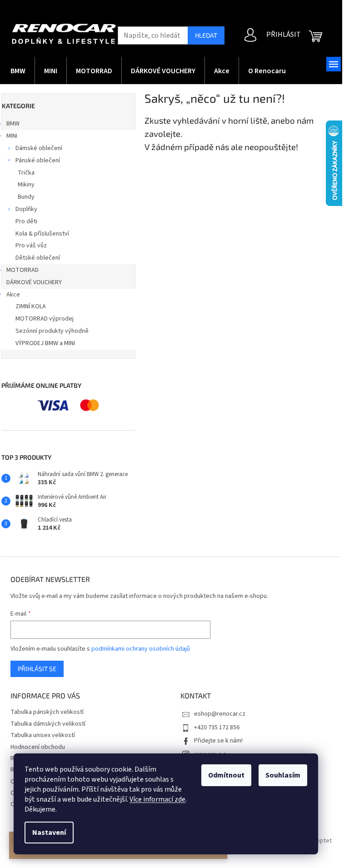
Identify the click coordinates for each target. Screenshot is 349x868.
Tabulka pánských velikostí (47, 712)
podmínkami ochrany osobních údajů (140, 648)
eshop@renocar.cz (219, 713)
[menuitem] (18, 70)
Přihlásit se (37, 668)
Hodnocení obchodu (37, 747)
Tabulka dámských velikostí (47, 723)
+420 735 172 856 (216, 727)
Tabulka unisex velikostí (42, 735)
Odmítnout (226, 775)
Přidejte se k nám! (218, 740)
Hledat (206, 35)
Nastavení (49, 833)
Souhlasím (282, 775)
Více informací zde (157, 799)
